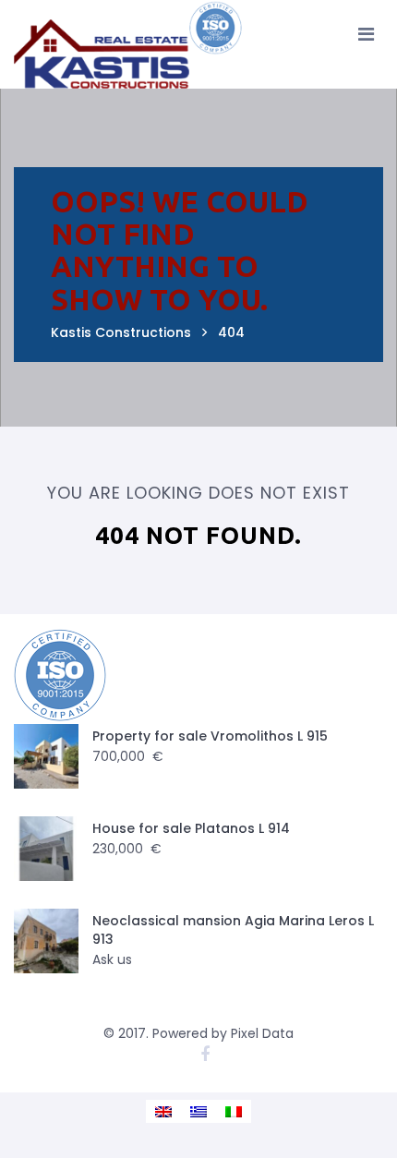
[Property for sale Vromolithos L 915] (46, 756)
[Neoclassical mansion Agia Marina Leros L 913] (46, 941)
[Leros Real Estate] (129, 44)
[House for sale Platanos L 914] (46, 848)
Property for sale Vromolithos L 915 (210, 736)
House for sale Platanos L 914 (191, 828)
